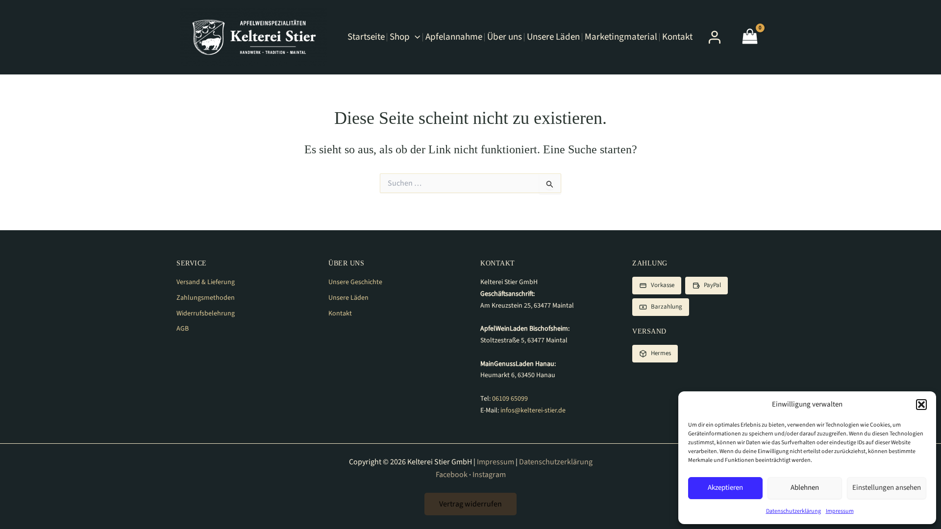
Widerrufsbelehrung (205, 313)
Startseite (366, 37)
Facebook (452, 474)
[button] (921, 404)
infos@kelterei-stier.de (533, 410)
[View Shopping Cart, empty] (750, 37)
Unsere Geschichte (355, 282)
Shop (400, 37)
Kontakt (677, 37)
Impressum (840, 511)
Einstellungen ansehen (886, 487)
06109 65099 (510, 399)
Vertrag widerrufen (470, 504)
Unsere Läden (553, 37)
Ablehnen (805, 487)
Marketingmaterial (621, 37)
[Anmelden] (714, 37)
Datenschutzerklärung (793, 511)
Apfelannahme (453, 37)
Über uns (504, 37)
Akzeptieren (725, 487)
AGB (182, 329)
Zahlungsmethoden (205, 298)
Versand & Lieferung (205, 282)
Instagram (489, 474)
